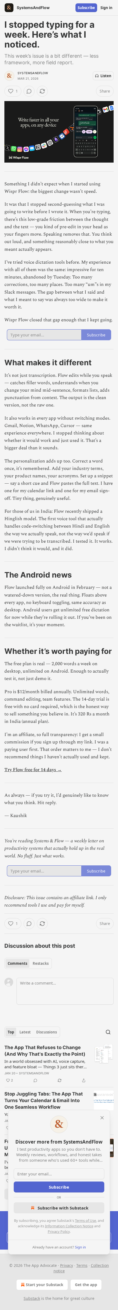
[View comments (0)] (29, 91)
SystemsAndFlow (33, 73)
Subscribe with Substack (63, 1208)
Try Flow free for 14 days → (33, 769)
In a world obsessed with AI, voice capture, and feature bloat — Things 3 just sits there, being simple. (45, 1063)
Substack (32, 1298)
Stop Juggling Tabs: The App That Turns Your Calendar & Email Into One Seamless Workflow (43, 1100)
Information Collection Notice (69, 1225)
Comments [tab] (17, 963)
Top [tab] (11, 1032)
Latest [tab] (25, 1032)
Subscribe (86, 7)
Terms (82, 1265)
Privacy (66, 1265)
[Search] (108, 1032)
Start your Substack (44, 1284)
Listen (105, 75)
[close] (102, 1117)
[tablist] (28, 963)
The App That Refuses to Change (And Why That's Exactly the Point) (44, 1051)
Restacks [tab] (41, 963)
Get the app (86, 1284)
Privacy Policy (59, 1231)
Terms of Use (85, 1220)
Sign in (106, 7)
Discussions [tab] (46, 1032)
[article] (59, 1064)
